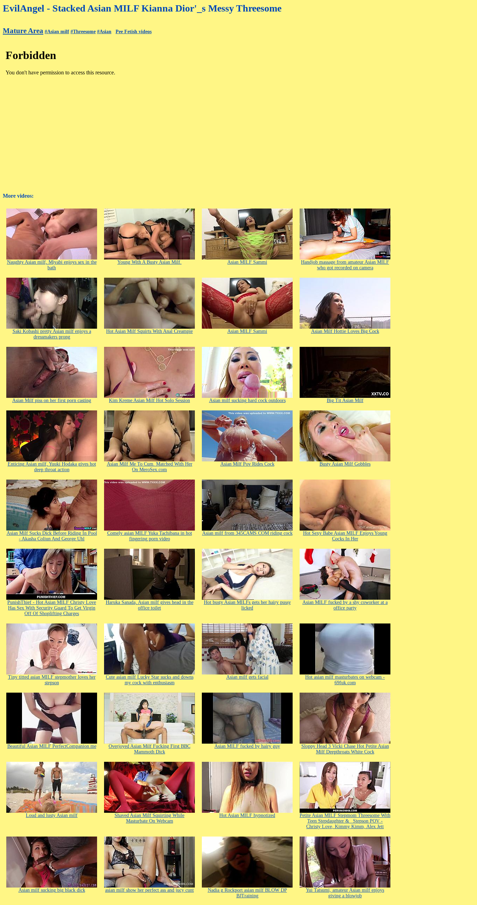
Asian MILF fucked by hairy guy (247, 746)
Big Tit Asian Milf (345, 400)
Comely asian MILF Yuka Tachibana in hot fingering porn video (149, 536)
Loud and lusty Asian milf (52, 815)
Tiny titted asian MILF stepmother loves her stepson (52, 679)
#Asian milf (57, 31)
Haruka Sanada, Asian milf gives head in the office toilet (149, 605)
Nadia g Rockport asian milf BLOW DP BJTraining (247, 893)
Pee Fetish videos (134, 31)
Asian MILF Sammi (247, 262)
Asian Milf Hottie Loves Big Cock (345, 331)
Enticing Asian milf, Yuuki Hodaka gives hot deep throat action (52, 466)
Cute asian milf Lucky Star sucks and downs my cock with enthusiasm (149, 679)
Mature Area (23, 31)
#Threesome (83, 31)
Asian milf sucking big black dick (52, 890)
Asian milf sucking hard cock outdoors (247, 400)
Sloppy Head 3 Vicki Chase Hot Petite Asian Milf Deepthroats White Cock (345, 749)
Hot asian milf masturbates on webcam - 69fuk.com (345, 679)
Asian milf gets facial (247, 677)
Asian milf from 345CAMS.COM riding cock (247, 533)
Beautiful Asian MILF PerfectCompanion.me (51, 746)
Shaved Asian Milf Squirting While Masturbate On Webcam (149, 818)
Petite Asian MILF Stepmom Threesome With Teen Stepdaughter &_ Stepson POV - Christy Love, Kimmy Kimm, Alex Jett (345, 821)
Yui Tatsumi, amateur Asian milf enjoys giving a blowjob (345, 893)
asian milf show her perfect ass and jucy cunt (149, 890)
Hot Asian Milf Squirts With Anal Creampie (149, 331)
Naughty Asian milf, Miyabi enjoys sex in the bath (52, 265)
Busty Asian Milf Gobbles (345, 464)
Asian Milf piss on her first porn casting (51, 400)
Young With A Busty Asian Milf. (149, 262)
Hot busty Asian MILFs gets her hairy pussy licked (247, 605)
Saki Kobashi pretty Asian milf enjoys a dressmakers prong (52, 334)
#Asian (104, 31)
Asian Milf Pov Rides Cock (247, 464)
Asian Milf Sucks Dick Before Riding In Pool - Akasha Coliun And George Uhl (52, 536)
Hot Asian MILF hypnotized (247, 815)
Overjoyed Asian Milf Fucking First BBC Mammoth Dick (149, 749)
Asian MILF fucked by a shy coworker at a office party (345, 605)
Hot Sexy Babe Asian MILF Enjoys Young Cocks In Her (345, 536)
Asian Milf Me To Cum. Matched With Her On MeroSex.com (149, 466)
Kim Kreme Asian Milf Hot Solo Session (149, 400)
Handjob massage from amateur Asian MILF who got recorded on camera (345, 265)
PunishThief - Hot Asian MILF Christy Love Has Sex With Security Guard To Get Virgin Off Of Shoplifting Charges (51, 608)
